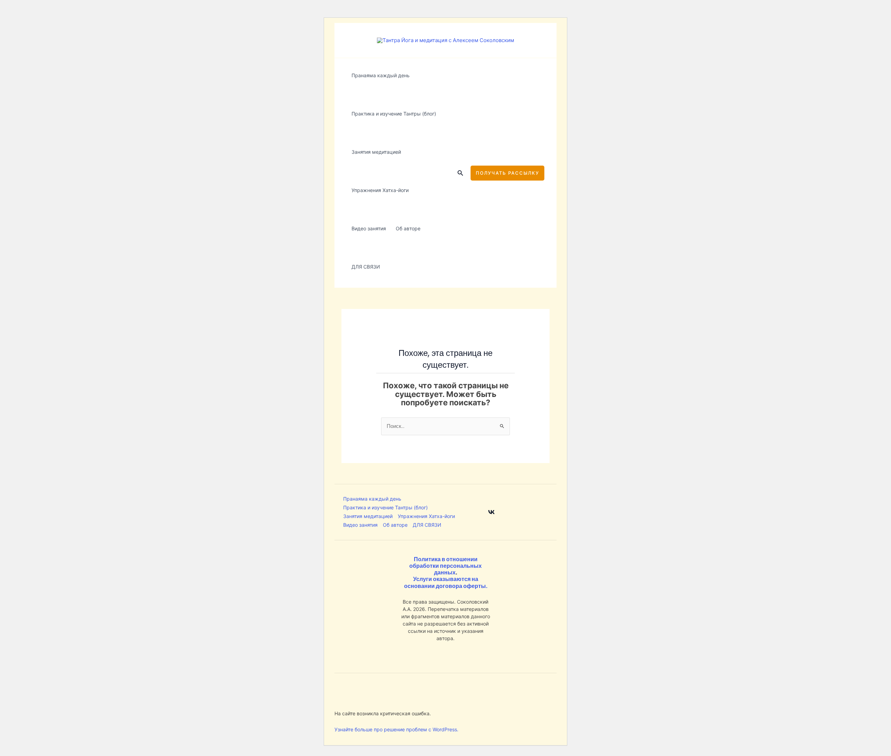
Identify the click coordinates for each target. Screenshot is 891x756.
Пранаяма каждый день (381, 75)
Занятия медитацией (376, 152)
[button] (460, 173)
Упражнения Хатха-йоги (380, 190)
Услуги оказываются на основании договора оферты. (445, 582)
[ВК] (491, 512)
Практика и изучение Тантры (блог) (394, 114)
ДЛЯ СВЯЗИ (366, 267)
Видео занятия (369, 228)
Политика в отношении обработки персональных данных (445, 565)
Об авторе (408, 228)
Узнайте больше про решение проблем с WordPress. (396, 729)
